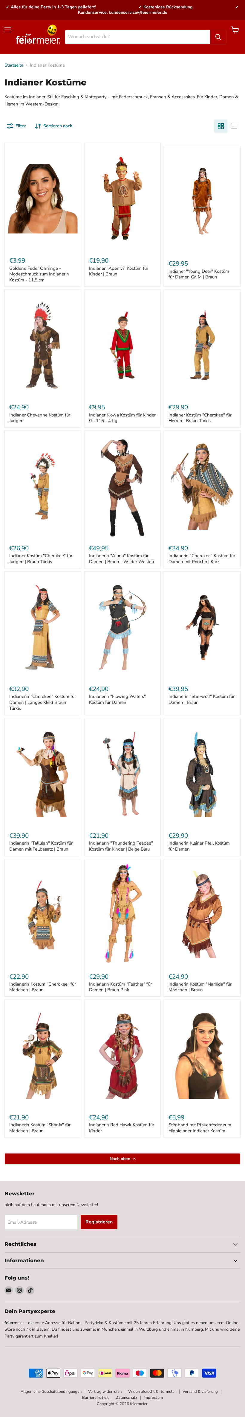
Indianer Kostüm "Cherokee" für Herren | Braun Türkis (200, 418)
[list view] (234, 126)
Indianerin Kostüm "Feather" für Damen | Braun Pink (120, 987)
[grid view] (220, 126)
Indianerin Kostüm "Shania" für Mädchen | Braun (40, 1128)
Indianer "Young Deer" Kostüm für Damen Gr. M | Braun (199, 274)
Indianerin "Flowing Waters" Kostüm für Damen (117, 699)
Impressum (153, 1397)
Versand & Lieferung (200, 1391)
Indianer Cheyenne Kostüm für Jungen (39, 418)
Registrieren (99, 1222)
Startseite (13, 65)
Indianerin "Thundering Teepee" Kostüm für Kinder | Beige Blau (121, 846)
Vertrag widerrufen (105, 1391)
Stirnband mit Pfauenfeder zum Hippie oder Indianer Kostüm (200, 1128)
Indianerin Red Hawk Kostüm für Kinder (121, 1128)
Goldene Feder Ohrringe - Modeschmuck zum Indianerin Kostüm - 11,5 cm (39, 274)
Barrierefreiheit (95, 1397)
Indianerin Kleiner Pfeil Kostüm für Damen (199, 846)
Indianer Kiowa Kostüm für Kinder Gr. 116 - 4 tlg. (122, 418)
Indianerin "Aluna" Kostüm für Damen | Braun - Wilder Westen (121, 559)
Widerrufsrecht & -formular (152, 1391)
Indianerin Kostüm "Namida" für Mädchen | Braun (200, 987)
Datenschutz (126, 1397)
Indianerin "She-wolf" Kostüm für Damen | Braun (202, 699)
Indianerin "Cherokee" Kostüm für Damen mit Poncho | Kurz (202, 559)
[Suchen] (218, 37)
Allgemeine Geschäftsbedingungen (51, 1391)
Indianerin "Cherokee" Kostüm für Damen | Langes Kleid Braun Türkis (42, 702)
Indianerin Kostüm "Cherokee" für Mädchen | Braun (42, 987)
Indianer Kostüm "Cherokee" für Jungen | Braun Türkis (40, 559)
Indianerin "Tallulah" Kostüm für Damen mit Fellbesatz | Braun (41, 846)
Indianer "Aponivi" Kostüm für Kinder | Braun (118, 271)
